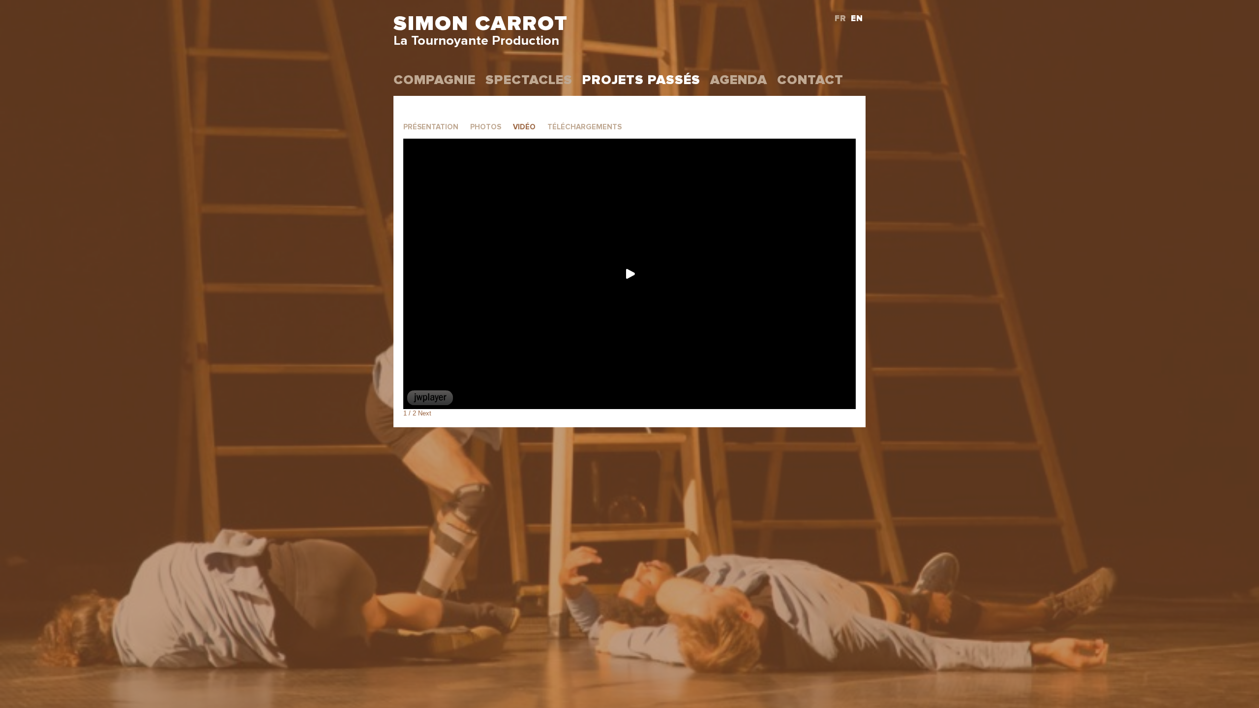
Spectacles (528, 80)
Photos (485, 127)
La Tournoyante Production (476, 41)
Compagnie (434, 80)
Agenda (738, 80)
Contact (810, 80)
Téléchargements (584, 127)
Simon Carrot (480, 23)
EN (857, 19)
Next (424, 413)
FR (840, 19)
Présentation (430, 127)
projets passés (641, 80)
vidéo (524, 127)
